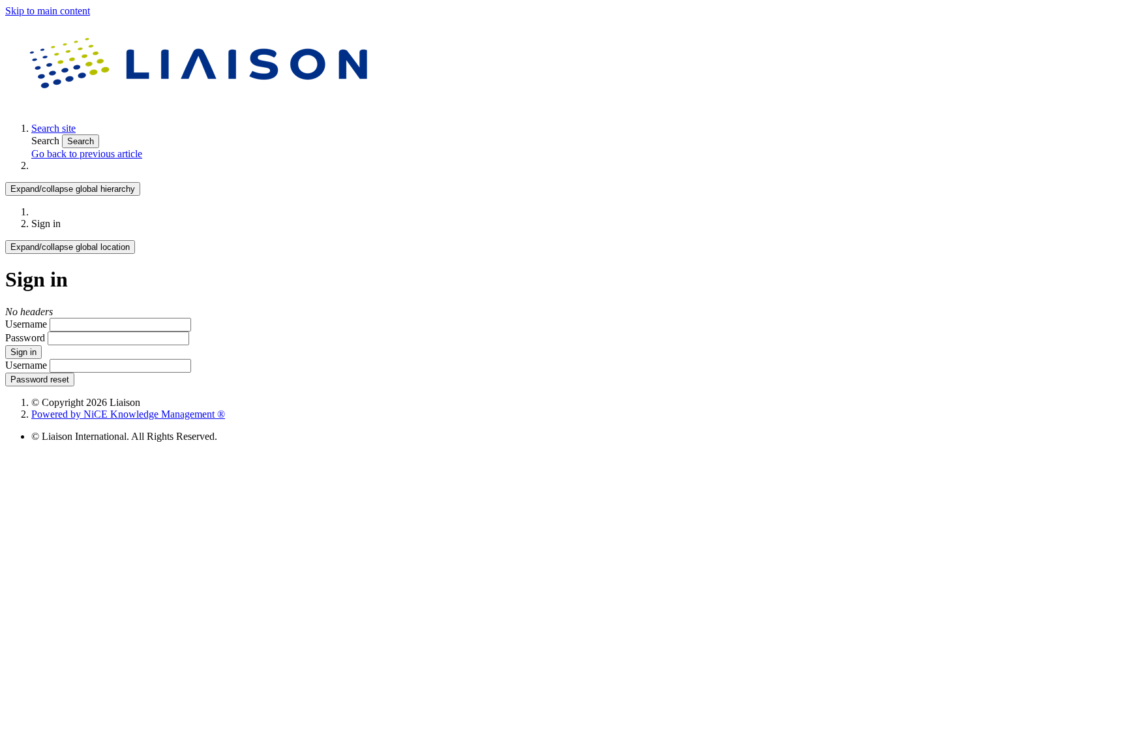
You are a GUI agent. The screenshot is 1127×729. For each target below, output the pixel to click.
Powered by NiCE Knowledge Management (128, 414)
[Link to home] (201, 106)
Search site (53, 128)
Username (26, 324)
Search (46, 140)
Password (25, 337)
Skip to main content (47, 10)
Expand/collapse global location (70, 247)
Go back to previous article (86, 153)
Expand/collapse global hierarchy (72, 189)
